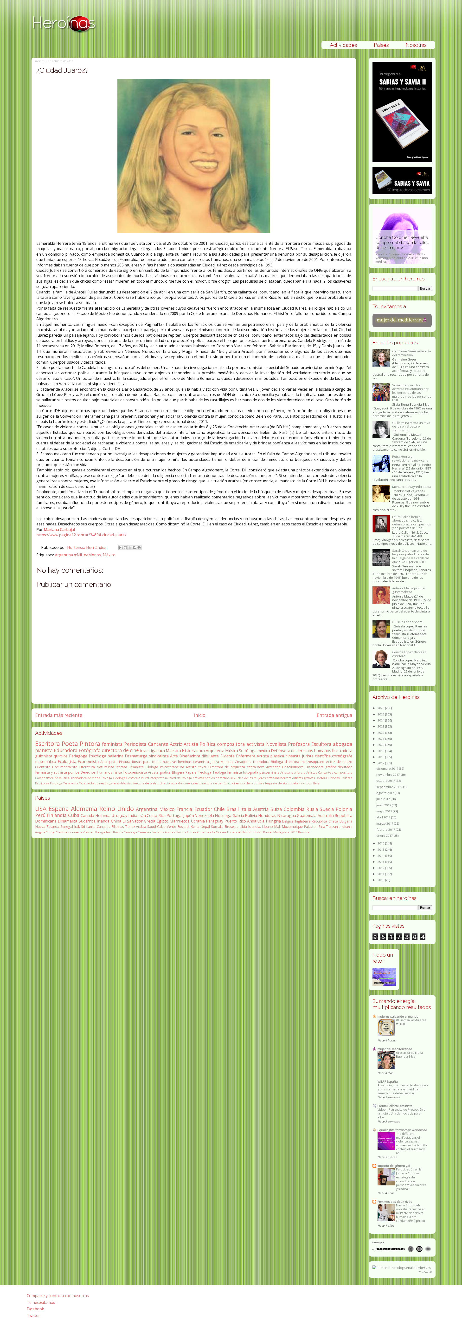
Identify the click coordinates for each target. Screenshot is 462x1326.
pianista (44, 750)
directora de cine (120, 750)
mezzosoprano (312, 761)
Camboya (130, 832)
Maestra (173, 750)
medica (263, 750)
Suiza (276, 809)
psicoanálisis (269, 772)
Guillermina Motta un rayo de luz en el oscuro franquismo (411, 426)
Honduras (267, 815)
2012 (381, 868)
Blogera (178, 772)
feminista (112, 744)
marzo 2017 (385, 823)
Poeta (70, 743)
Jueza (215, 761)
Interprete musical (163, 778)
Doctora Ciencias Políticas (334, 778)
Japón (188, 815)
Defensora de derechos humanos (301, 750)
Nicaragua (286, 815)
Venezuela (204, 815)
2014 (381, 855)
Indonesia (75, 832)
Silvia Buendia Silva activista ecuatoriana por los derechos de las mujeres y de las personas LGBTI (411, 392)
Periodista (135, 744)
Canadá (87, 815)
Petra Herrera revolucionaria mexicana (410, 458)
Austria (261, 809)
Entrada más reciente (58, 715)
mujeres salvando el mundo (398, 1016)
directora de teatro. (145, 783)
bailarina (115, 756)
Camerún (144, 832)
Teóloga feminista (227, 772)
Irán (142, 815)
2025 (381, 714)
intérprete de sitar (276, 783)
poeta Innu (297, 783)
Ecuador (203, 809)
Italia (245, 809)
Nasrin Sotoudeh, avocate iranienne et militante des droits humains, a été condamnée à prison (410, 1213)
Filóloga (152, 767)
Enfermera (245, 756)
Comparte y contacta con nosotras (58, 1295)
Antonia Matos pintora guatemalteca (408, 590)
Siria (322, 826)
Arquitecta (215, 750)
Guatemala (306, 815)
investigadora (152, 750)
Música (231, 750)
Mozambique (292, 826)
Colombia (294, 809)
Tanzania (333, 826)
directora (292, 761)
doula (258, 783)
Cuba (73, 815)
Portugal (174, 815)
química (60, 756)
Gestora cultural (137, 778)
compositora (231, 744)
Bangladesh (103, 832)
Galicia (238, 815)
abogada (342, 744)
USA (40, 808)
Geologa (119, 778)
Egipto (162, 821)
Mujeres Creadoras (235, 761)
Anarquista (108, 761)
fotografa (250, 772)
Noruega (223, 815)
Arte (174, 756)
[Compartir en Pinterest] (139, 547)
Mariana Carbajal (59, 529)
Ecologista (67, 761)
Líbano (267, 826)
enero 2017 (384, 835)
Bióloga (277, 761)
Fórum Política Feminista (395, 1106)
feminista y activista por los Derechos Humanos (73, 772)
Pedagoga (78, 756)
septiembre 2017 (388, 787)
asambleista (122, 783)
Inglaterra (302, 821)
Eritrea (191, 832)
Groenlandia (206, 832)
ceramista (201, 761)
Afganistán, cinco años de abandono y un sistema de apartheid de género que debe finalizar (403, 1089)
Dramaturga (136, 756)
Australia (326, 815)
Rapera (191, 772)
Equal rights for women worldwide (402, 1130)
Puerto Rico (235, 821)
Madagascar (282, 832)
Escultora (321, 744)
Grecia (149, 821)
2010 (381, 880)
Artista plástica (270, 756)
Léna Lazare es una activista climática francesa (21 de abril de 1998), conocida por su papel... (399, 252)
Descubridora (292, 767)
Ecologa (106, 778)
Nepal (205, 826)
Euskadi (183, 826)
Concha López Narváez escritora (409, 654)
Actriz (176, 744)
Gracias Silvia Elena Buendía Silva (409, 1055)
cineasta (293, 756)
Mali (277, 826)
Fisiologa (56, 783)
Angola (40, 832)
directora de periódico (215, 783)
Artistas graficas (303, 778)
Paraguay (214, 821)
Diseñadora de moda (85, 778)
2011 (381, 874)
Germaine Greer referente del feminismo (411, 353)
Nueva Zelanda (47, 826)
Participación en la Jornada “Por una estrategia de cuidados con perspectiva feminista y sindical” (411, 1179)
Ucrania (198, 821)
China (116, 821)
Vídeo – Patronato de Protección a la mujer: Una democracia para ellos (401, 1113)
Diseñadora (189, 756)
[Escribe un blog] (125, 547)
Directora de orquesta (226, 767)
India (132, 815)
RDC (294, 832)
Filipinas (117, 826)
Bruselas (231, 826)
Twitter (33, 1315)
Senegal (66, 826)
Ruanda (303, 832)
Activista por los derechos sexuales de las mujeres (229, 778)
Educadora (65, 750)
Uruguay (119, 815)
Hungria (273, 821)
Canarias (103, 826)
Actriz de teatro (339, 761)
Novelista (276, 744)
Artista (191, 744)
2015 (381, 849)
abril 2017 (383, 817)
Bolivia (251, 815)
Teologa (204, 772)
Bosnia (118, 832)
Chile (219, 809)
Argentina (147, 809)
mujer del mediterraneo (395, 1049)
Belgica (288, 821)
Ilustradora (342, 750)
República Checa (325, 821)
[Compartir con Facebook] (134, 547)
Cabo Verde (166, 826)
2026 (381, 708)
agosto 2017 (385, 793)
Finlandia (57, 815)
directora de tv (242, 783)
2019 (381, 751)
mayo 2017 (384, 811)
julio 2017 (383, 799)
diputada (345, 767)
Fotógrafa (90, 750)
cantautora (255, 767)
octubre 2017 (386, 780)
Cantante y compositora (335, 772)
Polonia (344, 809)
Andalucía (255, 821)
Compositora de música (52, 778)
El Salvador (132, 821)
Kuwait (268, 832)
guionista (43, 756)
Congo (50, 832)
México (109, 555)
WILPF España (388, 1081)
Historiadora (193, 750)
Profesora (299, 744)
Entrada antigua (334, 715)
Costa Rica (156, 815)
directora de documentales (179, 783)
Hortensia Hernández (87, 547)
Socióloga (248, 750)
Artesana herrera (279, 778)
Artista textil (196, 767)
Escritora (47, 743)
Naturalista (105, 767)
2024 (381, 720)
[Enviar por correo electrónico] (120, 547)
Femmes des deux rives (395, 1201)
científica (323, 756)
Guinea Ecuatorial (228, 832)
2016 (381, 843)
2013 (381, 861)
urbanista (136, 767)
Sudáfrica (87, 821)
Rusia (312, 809)
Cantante (158, 744)
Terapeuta (70, 783)
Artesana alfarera (293, 772)
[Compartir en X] (130, 547)
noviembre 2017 (388, 774)
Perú (40, 815)
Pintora (90, 743)
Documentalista (64, 767)
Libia (243, 826)
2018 (381, 757)
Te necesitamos (41, 1302)
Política (207, 744)
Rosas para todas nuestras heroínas (162, 761)
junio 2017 (384, 805)
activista (255, 744)
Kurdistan (256, 832)
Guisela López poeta (407, 622)
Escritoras (42, 783)
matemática (45, 761)
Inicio (199, 715)
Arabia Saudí (146, 826)
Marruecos (179, 821)
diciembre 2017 (387, 768)
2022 (381, 732)
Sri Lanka (88, 826)
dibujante (210, 756)
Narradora (261, 761)
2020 (381, 744)
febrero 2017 (386, 829)
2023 (381, 726)
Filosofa (227, 756)
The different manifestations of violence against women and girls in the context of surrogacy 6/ (412, 1143)
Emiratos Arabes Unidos (169, 832)
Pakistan (310, 826)
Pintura (124, 761)
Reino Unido (116, 808)
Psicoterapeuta (172, 767)
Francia (184, 809)
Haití (245, 832)
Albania (347, 826)
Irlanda (103, 821)
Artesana (273, 767)
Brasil (232, 809)
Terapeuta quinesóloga (96, 783)
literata (121, 767)
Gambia (61, 832)
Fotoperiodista (135, 772)
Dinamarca (67, 821)
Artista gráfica (159, 772)
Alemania (84, 808)
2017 (381, 763)
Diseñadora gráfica (320, 767)
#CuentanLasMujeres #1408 (411, 1022)
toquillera (313, 783)
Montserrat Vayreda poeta (411, 486)
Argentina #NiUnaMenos (78, 555)
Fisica (117, 772)
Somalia (217, 826)
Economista (88, 761)
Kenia (195, 826)
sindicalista (159, 756)
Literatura (87, 767)
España (59, 808)
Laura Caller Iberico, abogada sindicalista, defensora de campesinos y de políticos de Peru (411, 522)
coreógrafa (342, 756)
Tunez (130, 826)
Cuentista (42, 767)
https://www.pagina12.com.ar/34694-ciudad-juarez (81, 534)
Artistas (311, 772)
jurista (308, 756)
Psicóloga (97, 756)
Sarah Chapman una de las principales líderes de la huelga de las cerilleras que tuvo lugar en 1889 (411, 556)
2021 (381, 738)
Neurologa (184, 778)
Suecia (327, 809)
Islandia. (254, 826)
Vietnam (89, 832)
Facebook (35, 1309)
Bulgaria (345, 821)
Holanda (102, 815)
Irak (77, 826)
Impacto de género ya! (394, 1165)
